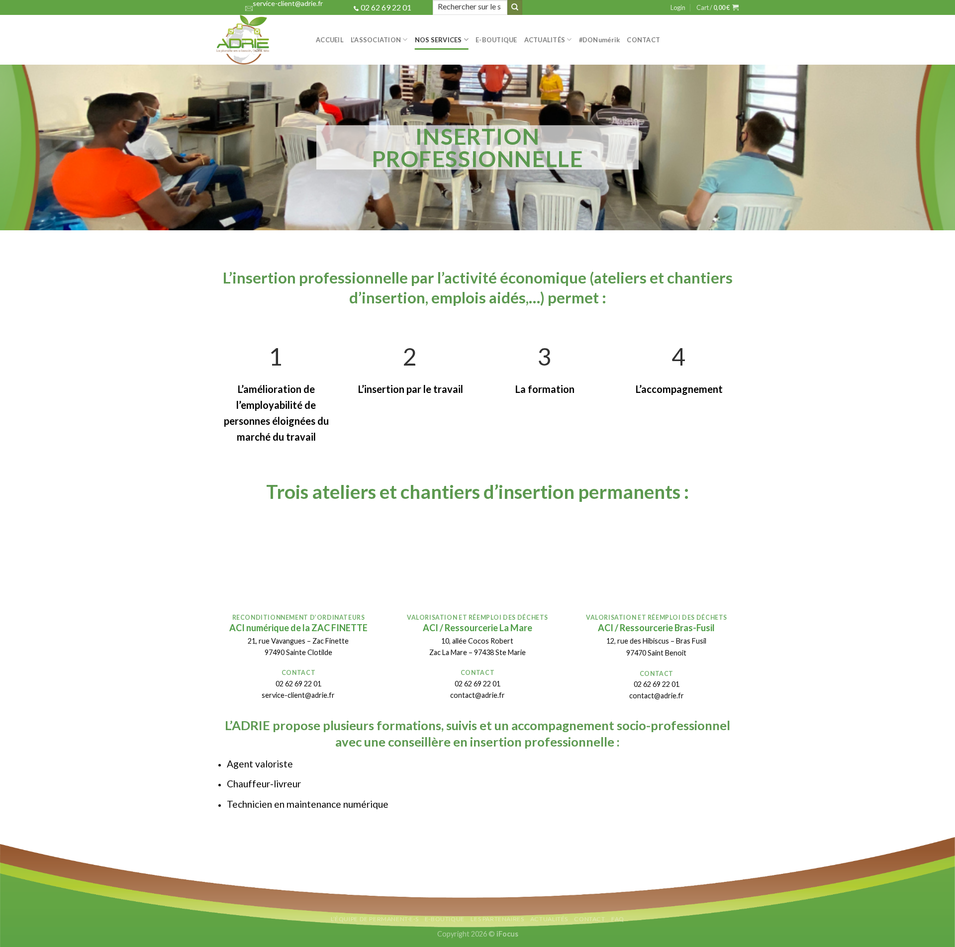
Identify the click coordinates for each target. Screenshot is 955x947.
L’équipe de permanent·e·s (374, 919)
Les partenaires (497, 919)
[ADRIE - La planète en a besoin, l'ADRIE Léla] (258, 40)
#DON (599, 40)
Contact (643, 40)
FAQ (617, 919)
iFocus (507, 934)
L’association (376, 40)
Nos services (438, 40)
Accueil (330, 40)
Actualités (545, 40)
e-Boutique (496, 40)
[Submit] (514, 7)
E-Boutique (445, 919)
